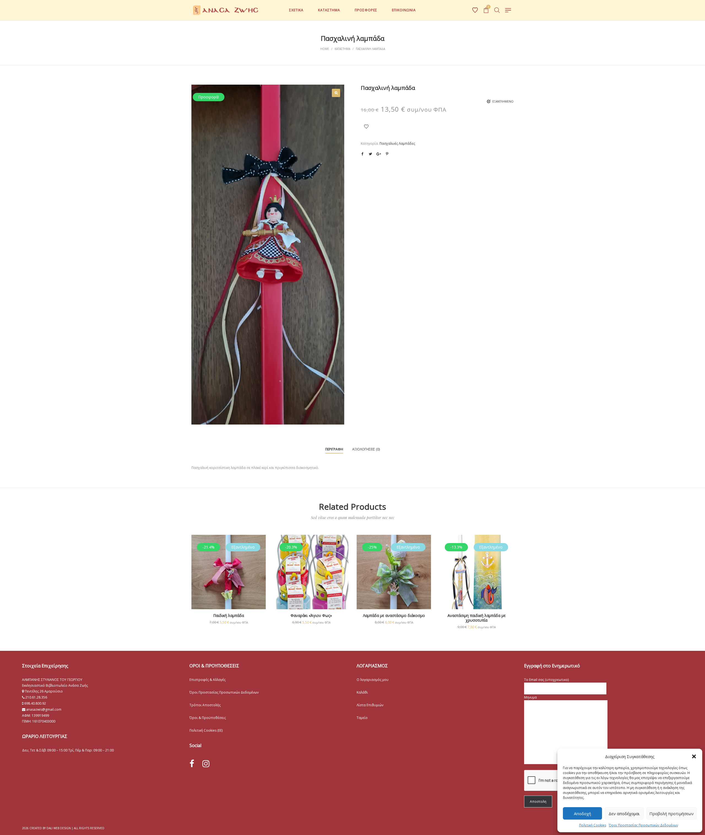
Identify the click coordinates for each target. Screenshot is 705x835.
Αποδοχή (582, 813)
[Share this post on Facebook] (362, 154)
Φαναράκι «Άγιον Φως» (311, 615)
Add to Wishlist (366, 126)
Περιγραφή (334, 449)
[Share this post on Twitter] (370, 154)
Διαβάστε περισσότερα (228, 590)
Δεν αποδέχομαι (624, 813)
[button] (694, 756)
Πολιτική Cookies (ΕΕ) (206, 730)
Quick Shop (228, 566)
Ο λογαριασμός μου (373, 679)
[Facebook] (191, 763)
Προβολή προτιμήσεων (671, 813)
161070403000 (43, 721)
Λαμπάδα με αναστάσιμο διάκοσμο (394, 615)
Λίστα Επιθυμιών (370, 705)
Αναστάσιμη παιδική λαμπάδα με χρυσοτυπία (477, 618)
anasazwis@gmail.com (43, 709)
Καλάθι (362, 692)
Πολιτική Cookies (592, 825)
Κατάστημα (342, 49)
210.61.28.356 (36, 697)
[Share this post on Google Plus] (379, 154)
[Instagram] (206, 763)
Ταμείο (362, 717)
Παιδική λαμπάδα (228, 615)
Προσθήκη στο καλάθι (311, 622)
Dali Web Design (59, 828)
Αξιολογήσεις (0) (366, 449)
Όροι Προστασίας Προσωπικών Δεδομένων (643, 825)
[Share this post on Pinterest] (387, 154)
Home (324, 49)
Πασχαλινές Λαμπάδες (397, 143)
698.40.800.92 (34, 703)
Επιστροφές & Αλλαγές (207, 679)
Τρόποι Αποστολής (205, 705)
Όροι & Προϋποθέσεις (207, 717)
